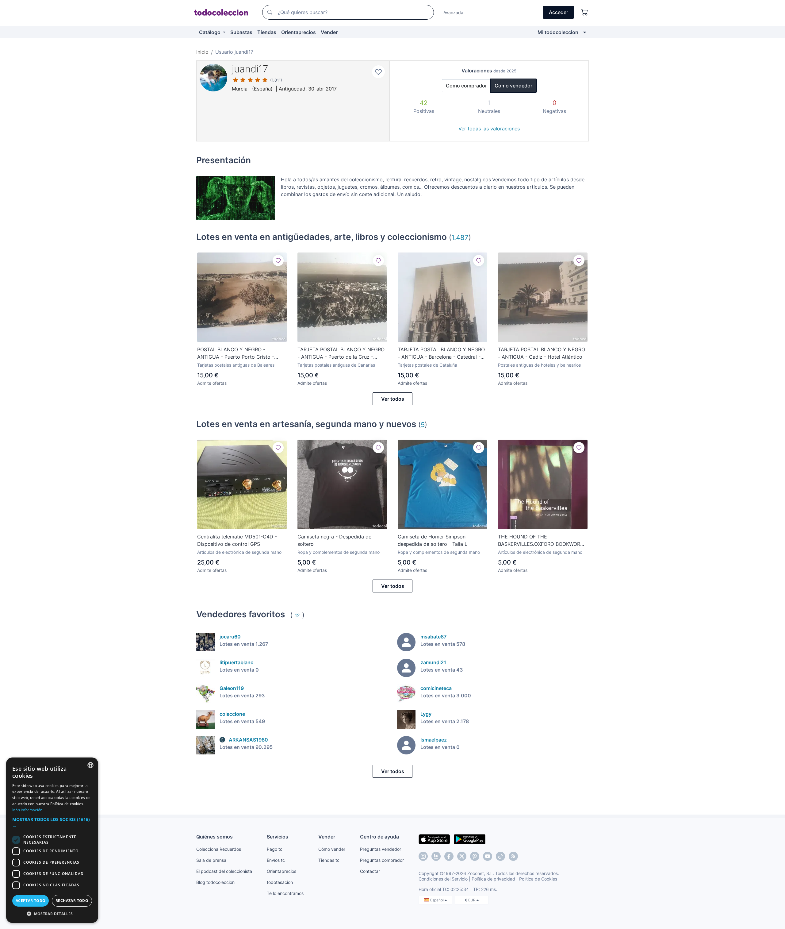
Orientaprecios (298, 32)
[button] (52, 822)
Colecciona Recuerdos (218, 849)
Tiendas (266, 32)
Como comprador (466, 86)
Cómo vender (331, 849)
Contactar (370, 871)
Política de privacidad (493, 878)
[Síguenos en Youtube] (487, 856)
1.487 (460, 237)
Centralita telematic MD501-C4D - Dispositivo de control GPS (237, 540)
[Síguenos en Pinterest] (474, 856)
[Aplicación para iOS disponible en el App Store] (434, 839)
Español (437, 900)
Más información (27, 809)
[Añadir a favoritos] (378, 71)
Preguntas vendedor (380, 849)
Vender (329, 32)
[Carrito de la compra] (584, 12)
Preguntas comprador (382, 860)
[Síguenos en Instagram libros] (436, 856)
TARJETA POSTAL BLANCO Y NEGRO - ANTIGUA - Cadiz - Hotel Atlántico (541, 353)
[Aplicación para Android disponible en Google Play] (469, 839)
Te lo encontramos (285, 893)
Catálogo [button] (210, 32)
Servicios (277, 837)
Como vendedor (513, 86)
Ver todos (392, 399)
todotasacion (280, 882)
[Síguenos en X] (461, 856)
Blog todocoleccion (215, 882)
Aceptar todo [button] (31, 900)
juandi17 (250, 69)
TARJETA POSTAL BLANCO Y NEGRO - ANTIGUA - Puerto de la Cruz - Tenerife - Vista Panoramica (341, 353)
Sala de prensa (211, 860)
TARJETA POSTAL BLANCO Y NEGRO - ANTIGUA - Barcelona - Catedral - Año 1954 (441, 353)
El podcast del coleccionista (224, 871)
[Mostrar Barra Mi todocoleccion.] (584, 32)
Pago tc (274, 849)
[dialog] (52, 840)
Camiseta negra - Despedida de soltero (334, 540)
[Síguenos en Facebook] (449, 856)
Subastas (241, 32)
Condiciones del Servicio (443, 878)
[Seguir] (278, 260)
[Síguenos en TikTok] (500, 856)
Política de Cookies (538, 878)
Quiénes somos (214, 837)
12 (297, 615)
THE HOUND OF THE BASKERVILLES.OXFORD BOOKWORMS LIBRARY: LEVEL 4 (543, 541)
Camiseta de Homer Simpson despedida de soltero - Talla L (432, 540)
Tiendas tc (328, 860)
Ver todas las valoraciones (489, 128)
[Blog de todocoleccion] (513, 856)
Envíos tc (276, 860)
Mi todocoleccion (558, 32)
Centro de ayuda (379, 837)
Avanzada (453, 12)
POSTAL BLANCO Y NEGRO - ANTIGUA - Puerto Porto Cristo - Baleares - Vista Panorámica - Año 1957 (237, 353)
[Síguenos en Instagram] (423, 856)
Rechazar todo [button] (72, 900)
